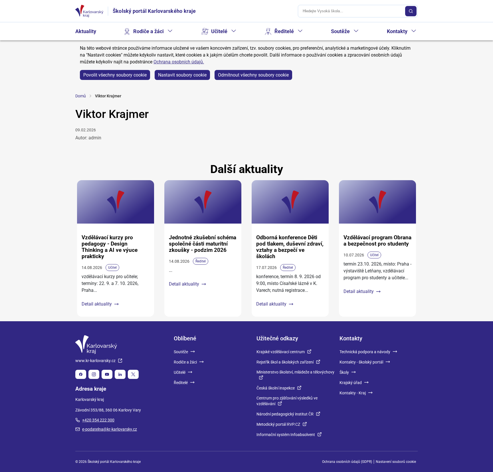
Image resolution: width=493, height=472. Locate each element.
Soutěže (340, 31)
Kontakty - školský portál (361, 362)
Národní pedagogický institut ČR (285, 414)
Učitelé (219, 31)
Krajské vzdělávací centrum (280, 352)
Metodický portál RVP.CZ (278, 424)
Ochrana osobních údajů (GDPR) (347, 462)
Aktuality (85, 31)
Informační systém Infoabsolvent (285, 434)
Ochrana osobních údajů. (178, 62)
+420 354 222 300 (98, 420)
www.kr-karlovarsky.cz (95, 360)
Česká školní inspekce (275, 388)
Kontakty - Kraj (353, 393)
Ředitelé (284, 31)
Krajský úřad (351, 382)
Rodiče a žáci (148, 31)
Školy (344, 372)
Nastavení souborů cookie (396, 462)
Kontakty (397, 31)
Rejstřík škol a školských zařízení (285, 362)
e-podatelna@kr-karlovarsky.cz (109, 429)
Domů (80, 96)
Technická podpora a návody (365, 352)
